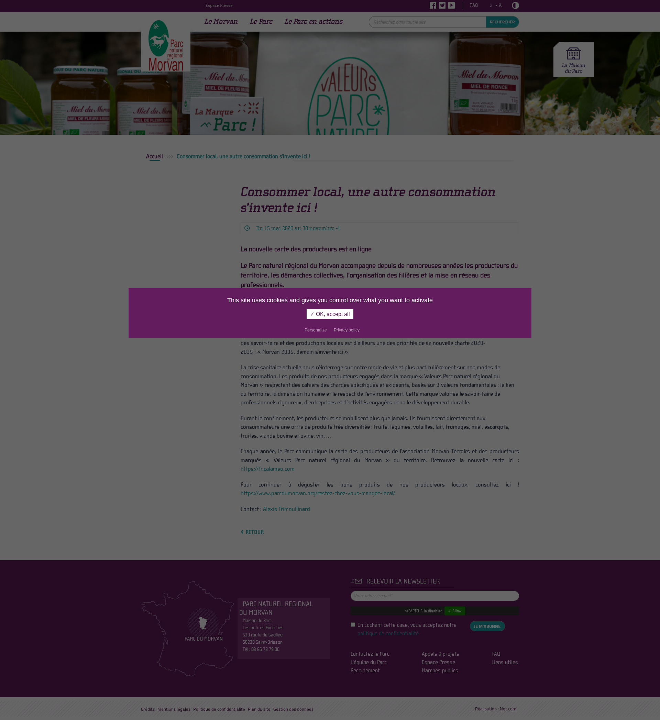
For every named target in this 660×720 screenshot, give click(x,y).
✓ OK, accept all (330, 314)
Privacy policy (347, 330)
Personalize (316, 330)
